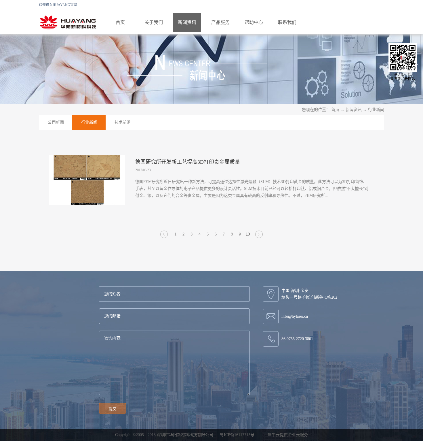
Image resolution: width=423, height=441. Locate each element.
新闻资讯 (354, 110)
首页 (120, 22)
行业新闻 (376, 110)
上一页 (164, 238)
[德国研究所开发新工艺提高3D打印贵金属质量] (87, 158)
